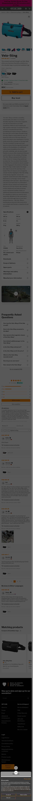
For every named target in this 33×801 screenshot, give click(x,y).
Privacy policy (27, 778)
